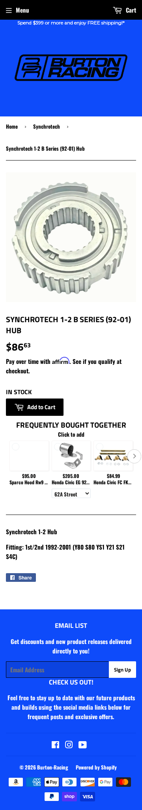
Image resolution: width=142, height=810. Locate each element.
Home (12, 126)
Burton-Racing (52, 767)
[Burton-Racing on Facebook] (55, 745)
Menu (22, 10)
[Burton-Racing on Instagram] (69, 745)
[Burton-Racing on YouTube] (82, 745)
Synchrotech (46, 126)
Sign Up (122, 669)
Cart (130, 10)
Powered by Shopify (96, 767)
